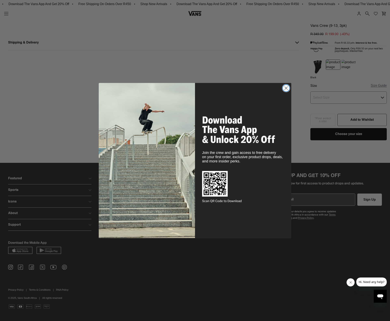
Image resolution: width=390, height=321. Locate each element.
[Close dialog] (286, 88)
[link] (238, 129)
